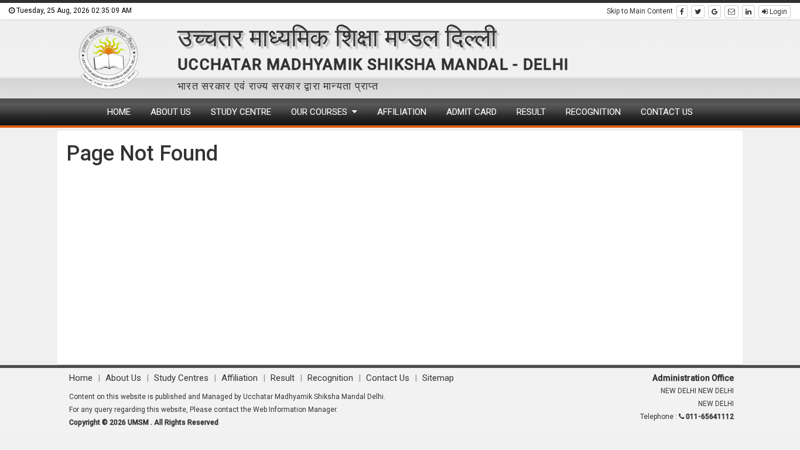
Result (531, 112)
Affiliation (401, 112)
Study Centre (241, 112)
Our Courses (321, 112)
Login (777, 12)
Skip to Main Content (640, 11)
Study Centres (182, 378)
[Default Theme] (731, 11)
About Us (171, 112)
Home (119, 112)
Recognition (593, 112)
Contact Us (667, 112)
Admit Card (471, 112)
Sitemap (438, 378)
